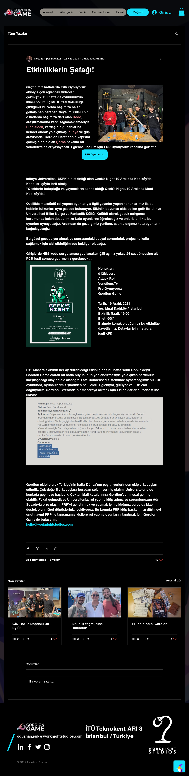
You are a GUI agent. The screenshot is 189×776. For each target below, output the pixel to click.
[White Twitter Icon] (38, 747)
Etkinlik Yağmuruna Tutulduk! (87, 626)
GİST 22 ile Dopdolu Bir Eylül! (30, 626)
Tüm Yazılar (18, 33)
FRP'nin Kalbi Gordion (149, 624)
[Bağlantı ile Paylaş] (55, 548)
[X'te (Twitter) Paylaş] (37, 548)
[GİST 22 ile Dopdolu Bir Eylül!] (34, 602)
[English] (18, 12)
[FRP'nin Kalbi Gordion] (154, 602)
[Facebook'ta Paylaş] (28, 548)
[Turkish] (9, 12)
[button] (119, 12)
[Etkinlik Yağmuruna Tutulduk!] (94, 602)
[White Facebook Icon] (29, 747)
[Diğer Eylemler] (160, 59)
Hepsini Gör (173, 580)
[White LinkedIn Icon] (20, 747)
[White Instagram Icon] (47, 747)
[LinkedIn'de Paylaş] (46, 548)
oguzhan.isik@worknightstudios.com (50, 736)
